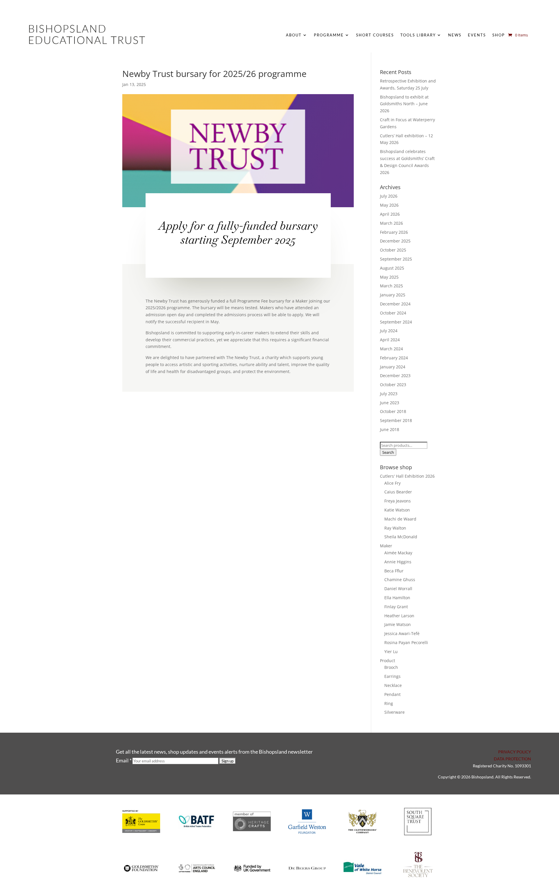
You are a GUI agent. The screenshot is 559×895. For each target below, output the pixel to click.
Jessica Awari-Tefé (402, 633)
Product (387, 660)
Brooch (391, 667)
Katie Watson (397, 510)
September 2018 (396, 420)
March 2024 (391, 348)
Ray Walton (395, 528)
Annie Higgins (397, 562)
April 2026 (390, 214)
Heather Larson (399, 615)
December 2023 (395, 375)
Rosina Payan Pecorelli (406, 642)
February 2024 (394, 358)
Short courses (375, 35)
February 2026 (394, 232)
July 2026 (388, 196)
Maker (386, 545)
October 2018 (393, 411)
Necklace (393, 685)
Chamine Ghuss (399, 579)
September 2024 (396, 322)
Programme (329, 35)
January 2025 (392, 295)
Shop (498, 35)
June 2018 (389, 429)
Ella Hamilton (397, 597)
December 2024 (395, 304)
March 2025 (391, 286)
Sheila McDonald (400, 536)
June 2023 (389, 402)
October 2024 (393, 313)
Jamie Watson (397, 624)
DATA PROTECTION (512, 758)
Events (477, 35)
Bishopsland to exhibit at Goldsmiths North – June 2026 (404, 104)
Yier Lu (391, 651)
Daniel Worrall (398, 588)
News (454, 35)
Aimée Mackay (398, 552)
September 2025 (396, 259)
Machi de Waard (400, 519)
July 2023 (388, 393)
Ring (388, 703)
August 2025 (392, 268)
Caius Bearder (398, 492)
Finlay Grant (396, 606)
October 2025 (393, 250)
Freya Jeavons (397, 501)
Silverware (394, 712)
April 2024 (390, 339)
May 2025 (389, 277)
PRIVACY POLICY (514, 751)
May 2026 (389, 205)
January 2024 (392, 367)
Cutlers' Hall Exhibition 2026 (407, 476)
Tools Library (418, 35)
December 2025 (395, 241)
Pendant (392, 694)
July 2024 (388, 330)
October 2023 (393, 384)
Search (388, 452)
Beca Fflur (394, 571)
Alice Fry (392, 483)
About (294, 35)
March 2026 (391, 223)
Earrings (392, 676)
